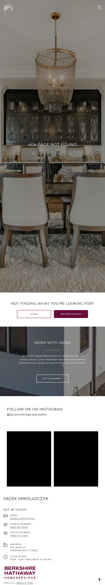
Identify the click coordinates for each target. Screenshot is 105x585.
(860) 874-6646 (19, 527)
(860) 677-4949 (19, 535)
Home (34, 314)
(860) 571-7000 (24, 583)
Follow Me (63, 423)
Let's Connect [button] (52, 378)
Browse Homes (71, 314)
